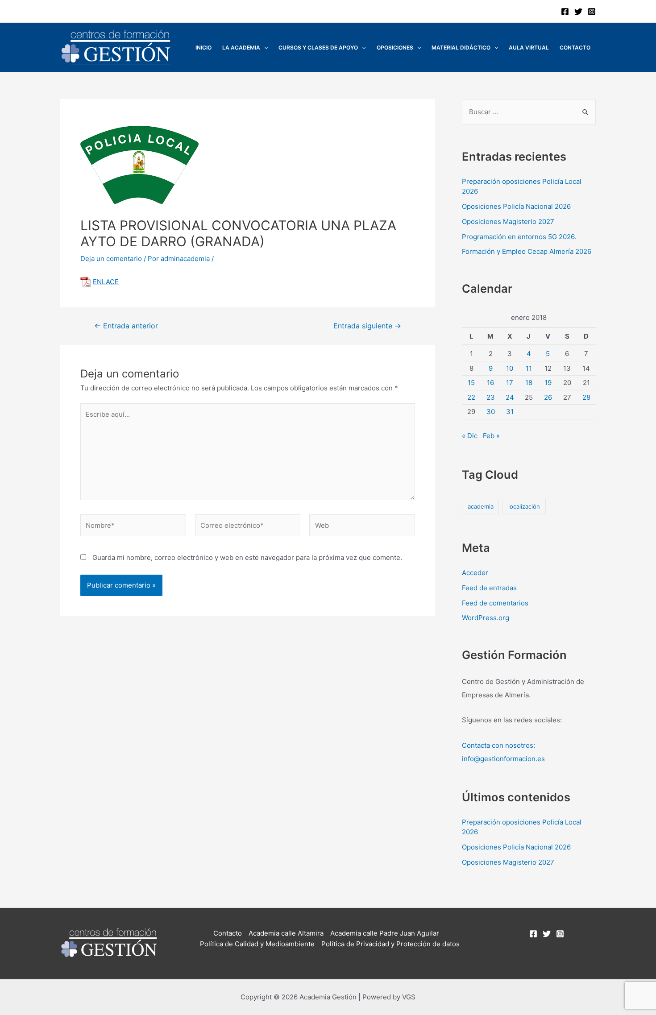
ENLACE (106, 282)
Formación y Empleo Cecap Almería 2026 (526, 251)
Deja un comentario (111, 258)
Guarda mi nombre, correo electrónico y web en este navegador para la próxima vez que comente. (247, 557)
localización (524, 506)
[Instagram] (592, 12)
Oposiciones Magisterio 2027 (508, 221)
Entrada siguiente (367, 326)
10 (509, 368)
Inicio (203, 47)
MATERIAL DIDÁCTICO (461, 47)
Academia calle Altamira (286, 933)
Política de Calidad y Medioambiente (257, 944)
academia (481, 506)
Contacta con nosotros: (498, 745)
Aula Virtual (529, 47)
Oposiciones (395, 47)
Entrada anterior (126, 326)
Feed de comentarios (495, 603)
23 (490, 397)
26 (548, 397)
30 (490, 411)
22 (471, 397)
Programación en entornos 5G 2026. (519, 236)
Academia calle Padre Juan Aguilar (384, 933)
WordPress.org (485, 617)
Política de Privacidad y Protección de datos (390, 944)
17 (509, 382)
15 (471, 382)
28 (586, 397)
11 (529, 368)
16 (490, 382)
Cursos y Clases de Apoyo (318, 47)
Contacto (575, 47)
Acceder (475, 572)
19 (548, 382)
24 (510, 397)
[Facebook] (565, 12)
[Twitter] (578, 12)
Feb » (491, 435)
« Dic (469, 435)
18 (528, 382)
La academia (241, 47)
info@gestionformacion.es (503, 758)
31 (510, 411)
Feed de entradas (489, 588)
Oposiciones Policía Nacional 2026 (516, 206)
